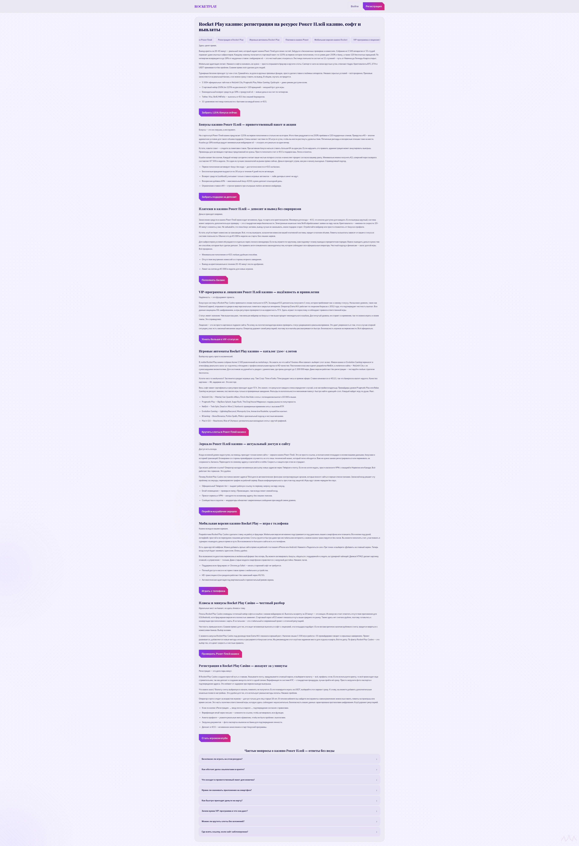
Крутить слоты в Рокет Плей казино (224, 431)
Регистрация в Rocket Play (231, 40)
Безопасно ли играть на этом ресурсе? (222, 759)
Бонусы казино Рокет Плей (199, 40)
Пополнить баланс (213, 280)
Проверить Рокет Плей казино (220, 653)
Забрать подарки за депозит (219, 196)
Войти (355, 6)
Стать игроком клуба (215, 738)
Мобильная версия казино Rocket (331, 40)
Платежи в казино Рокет (297, 40)
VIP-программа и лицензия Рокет (369, 40)
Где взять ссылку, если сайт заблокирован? (225, 831)
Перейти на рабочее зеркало (219, 511)
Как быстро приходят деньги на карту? (222, 800)
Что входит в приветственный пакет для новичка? (228, 779)
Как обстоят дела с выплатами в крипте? (223, 769)
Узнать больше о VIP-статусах (220, 339)
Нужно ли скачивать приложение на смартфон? (227, 790)
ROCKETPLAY (206, 6)
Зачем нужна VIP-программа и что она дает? (225, 811)
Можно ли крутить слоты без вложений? (223, 821)
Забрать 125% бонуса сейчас (219, 112)
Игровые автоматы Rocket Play (265, 40)
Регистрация (374, 6)
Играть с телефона (213, 590)
